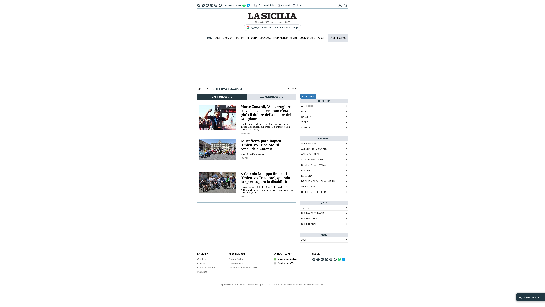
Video (304, 122)
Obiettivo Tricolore (314, 192)
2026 (304, 239)
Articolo (307, 106)
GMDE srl (319, 284)
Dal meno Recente (271, 96)
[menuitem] (209, 37)
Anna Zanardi (310, 154)
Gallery (306, 116)
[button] (340, 5)
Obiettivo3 (308, 186)
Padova (306, 170)
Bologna (307, 175)
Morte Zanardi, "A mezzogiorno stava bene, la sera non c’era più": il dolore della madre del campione (267, 112)
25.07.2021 (245, 158)
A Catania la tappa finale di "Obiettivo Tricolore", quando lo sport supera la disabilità (265, 177)
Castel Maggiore (312, 159)
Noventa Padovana (313, 165)
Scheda (306, 127)
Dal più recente (222, 96)
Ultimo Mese (309, 218)
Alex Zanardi (309, 143)
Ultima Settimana (312, 213)
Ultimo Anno (309, 224)
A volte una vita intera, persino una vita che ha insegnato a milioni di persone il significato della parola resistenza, (265, 127)
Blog (304, 111)
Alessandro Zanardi (314, 148)
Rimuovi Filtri (308, 96)
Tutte (305, 207)
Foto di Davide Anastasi (253, 154)
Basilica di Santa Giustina (318, 181)
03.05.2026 (246, 133)
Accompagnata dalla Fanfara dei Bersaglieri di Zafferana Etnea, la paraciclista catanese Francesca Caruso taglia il (267, 190)
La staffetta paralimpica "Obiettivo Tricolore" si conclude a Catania (261, 145)
